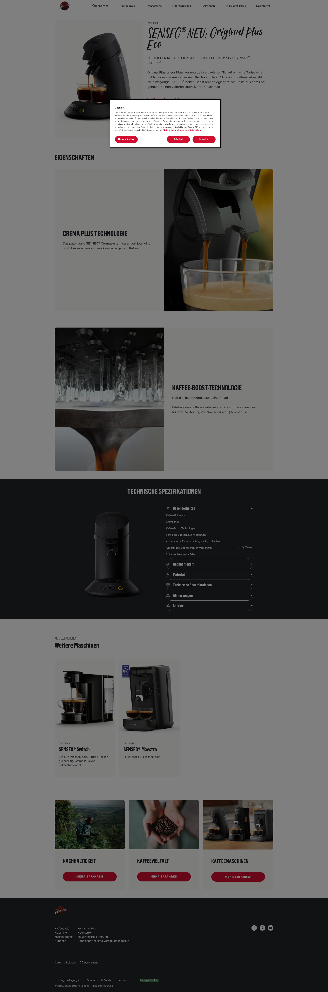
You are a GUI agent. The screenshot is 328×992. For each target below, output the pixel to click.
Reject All (178, 139)
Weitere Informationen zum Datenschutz (182, 130)
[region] (165, 123)
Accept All (204, 139)
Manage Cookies (126, 139)
